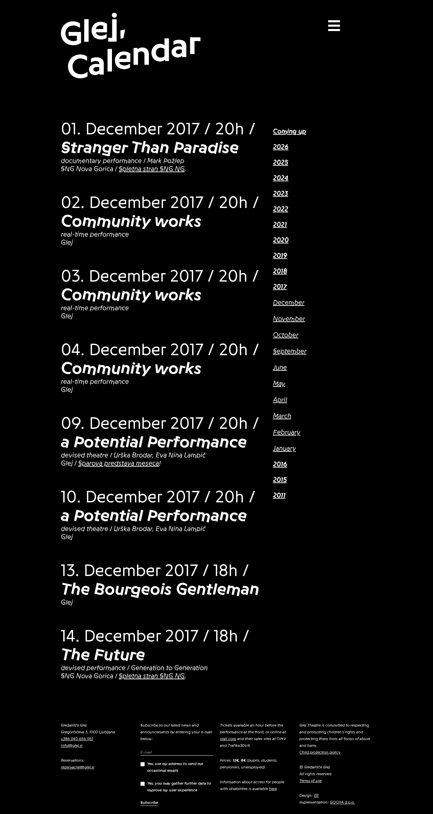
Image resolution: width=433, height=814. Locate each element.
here (273, 789)
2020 (281, 240)
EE (316, 795)
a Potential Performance (154, 442)
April (280, 400)
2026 (281, 147)
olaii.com (228, 739)
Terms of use (310, 781)
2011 (279, 495)
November (289, 319)
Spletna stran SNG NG (152, 169)
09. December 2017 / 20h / (160, 423)
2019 (280, 256)
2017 (280, 287)
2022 (280, 209)
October (285, 335)
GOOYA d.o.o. (342, 802)
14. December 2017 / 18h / (155, 636)
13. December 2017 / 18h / (155, 570)
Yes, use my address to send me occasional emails (175, 767)
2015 (280, 480)
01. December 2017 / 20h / (158, 129)
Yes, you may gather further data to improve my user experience (179, 786)
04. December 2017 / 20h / (160, 349)
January (284, 448)
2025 (280, 162)
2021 (280, 224)
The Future (103, 654)
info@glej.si (72, 745)
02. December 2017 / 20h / (160, 202)
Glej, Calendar (130, 46)
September (289, 351)
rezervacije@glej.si (77, 767)
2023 (280, 193)
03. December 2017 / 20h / (160, 276)
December (288, 302)
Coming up (289, 131)
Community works (131, 221)
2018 (280, 271)
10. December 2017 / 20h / (158, 497)
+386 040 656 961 (77, 739)
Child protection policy (320, 752)
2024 (281, 178)
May (279, 383)
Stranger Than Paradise (150, 147)
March (282, 416)
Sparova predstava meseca (118, 463)
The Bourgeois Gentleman (160, 589)
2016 (280, 464)
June (280, 367)
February (286, 432)
